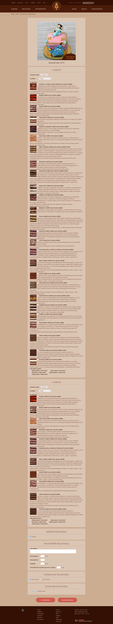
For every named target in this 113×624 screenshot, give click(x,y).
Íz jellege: (33, 78)
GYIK (44, 2)
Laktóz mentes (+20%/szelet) (57, 372)
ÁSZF (26, 2)
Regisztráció (77, 2)
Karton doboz (35, 579)
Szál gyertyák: (34, 556)
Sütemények (40, 9)
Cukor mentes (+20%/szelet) (40, 374)
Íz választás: (33, 82)
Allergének (59, 619)
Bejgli (84, 9)
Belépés (71, 2)
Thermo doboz (46, 579)
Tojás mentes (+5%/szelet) (57, 370)
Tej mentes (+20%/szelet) (39, 372)
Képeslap (39, 617)
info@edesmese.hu (83, 611)
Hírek (39, 2)
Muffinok (26, 9)
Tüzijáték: (33, 563)
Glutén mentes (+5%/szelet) (39, 370)
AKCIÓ (74, 9)
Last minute (40, 619)
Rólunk (13, 2)
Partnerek (58, 621)
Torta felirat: (33, 548)
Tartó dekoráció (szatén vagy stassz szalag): (42, 567)
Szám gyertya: (34, 560)
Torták (14, 9)
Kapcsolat (20, 2)
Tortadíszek (97, 9)
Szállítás (33, 2)
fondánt (34, 536)
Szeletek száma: (34, 75)
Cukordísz (40, 615)
